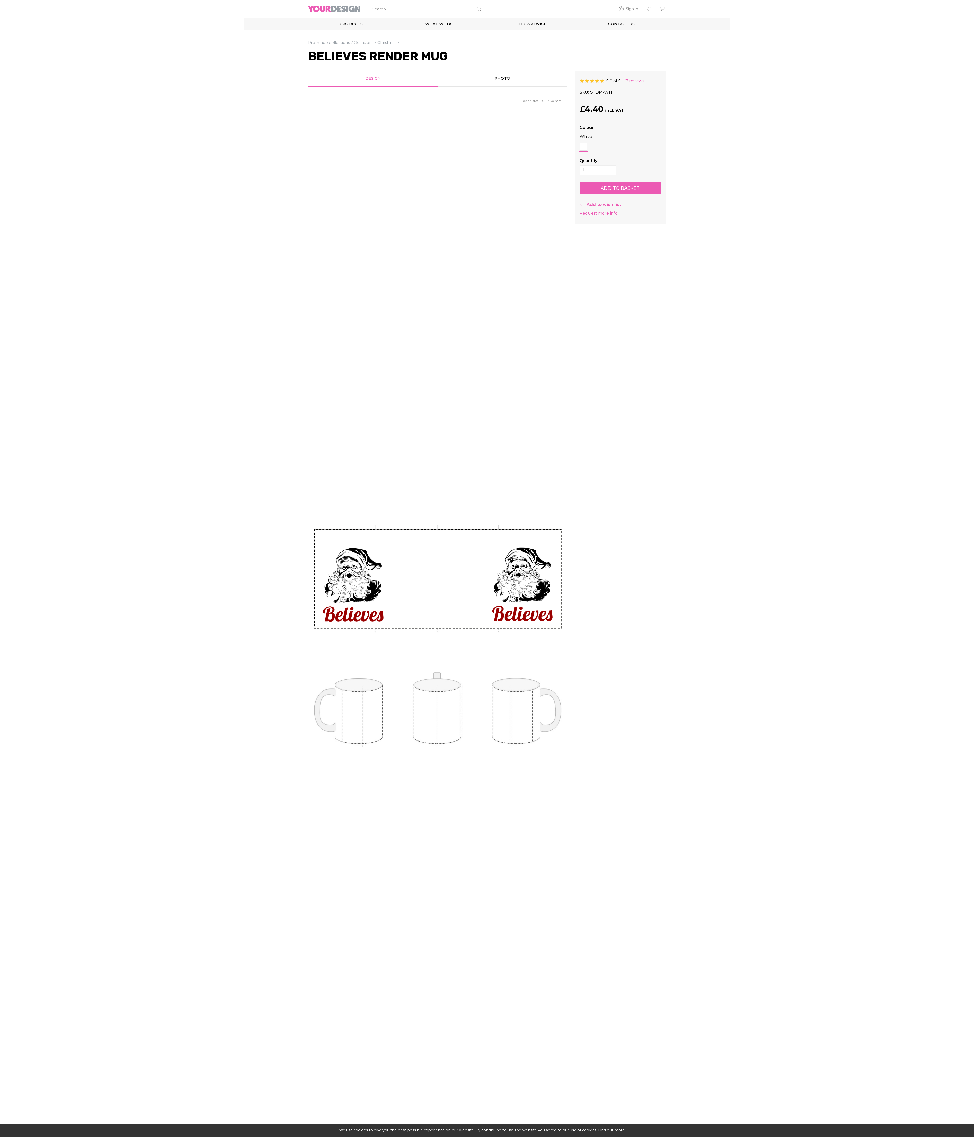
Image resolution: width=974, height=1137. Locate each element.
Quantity (588, 160)
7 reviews (634, 81)
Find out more (611, 1130)
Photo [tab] (502, 78)
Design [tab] (373, 78)
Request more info (599, 213)
